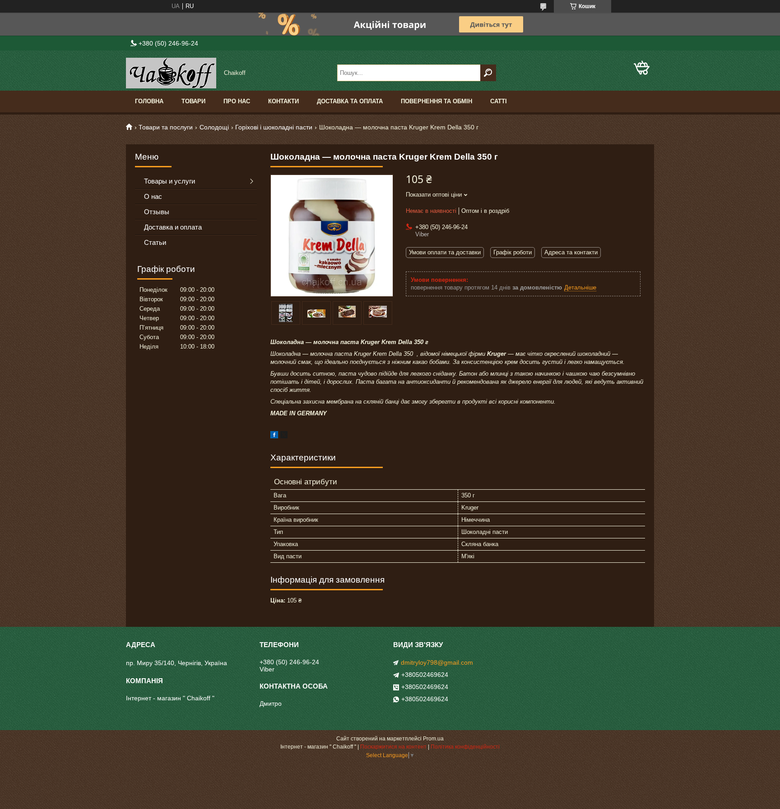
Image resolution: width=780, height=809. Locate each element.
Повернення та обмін (436, 101)
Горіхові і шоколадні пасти (273, 127)
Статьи (155, 242)
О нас (153, 196)
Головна (149, 101)
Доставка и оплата (173, 227)
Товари (193, 101)
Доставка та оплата (350, 101)
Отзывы (156, 212)
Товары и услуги (169, 181)
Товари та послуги (166, 127)
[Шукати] (488, 72)
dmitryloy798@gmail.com (437, 662)
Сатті (498, 101)
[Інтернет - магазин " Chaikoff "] (171, 73)
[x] (284, 436)
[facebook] (274, 436)
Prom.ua (433, 738)
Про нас (236, 101)
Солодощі (214, 127)
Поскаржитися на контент (393, 747)
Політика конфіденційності (465, 747)
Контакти (283, 101)
